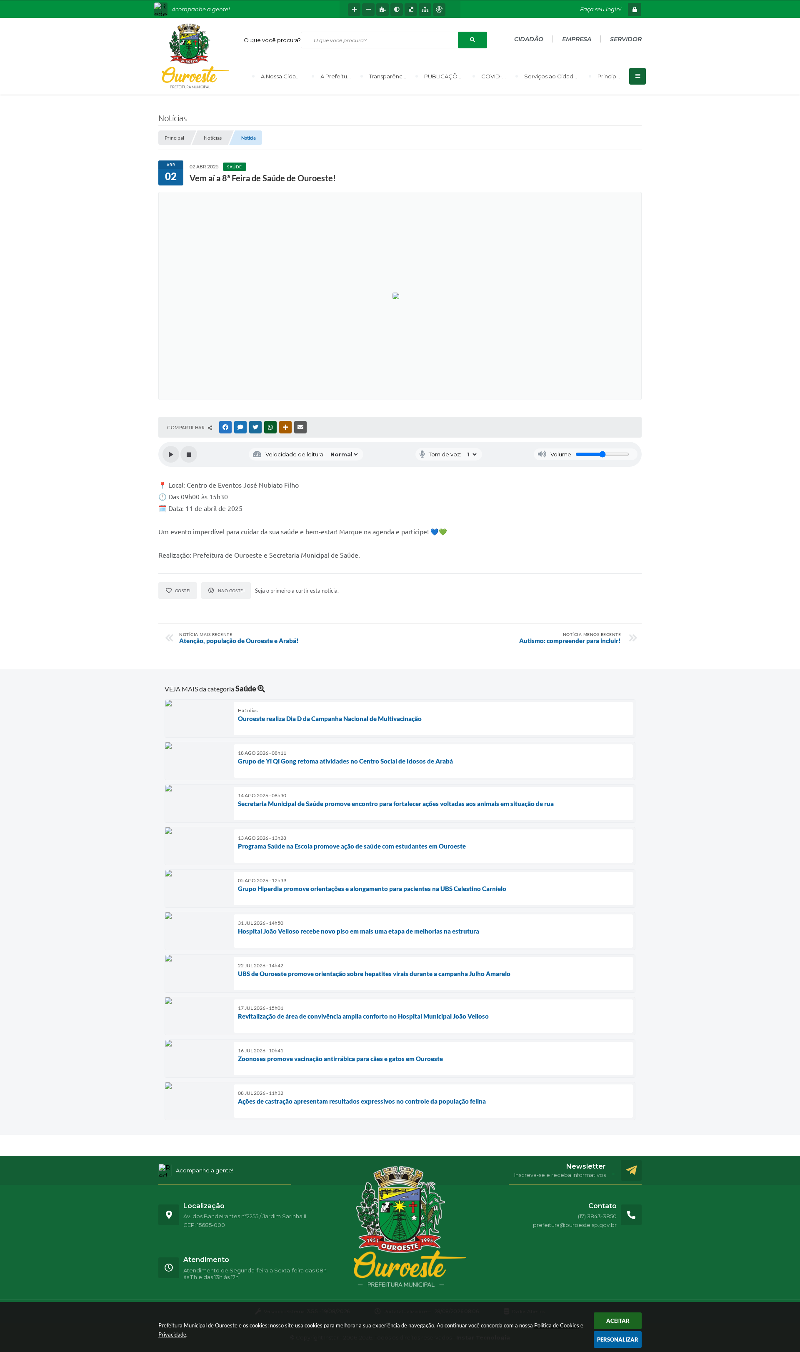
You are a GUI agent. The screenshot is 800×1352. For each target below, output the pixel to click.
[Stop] (188, 454)
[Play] (170, 454)
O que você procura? (272, 40)
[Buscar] (472, 40)
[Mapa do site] (425, 9)
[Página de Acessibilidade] (439, 9)
